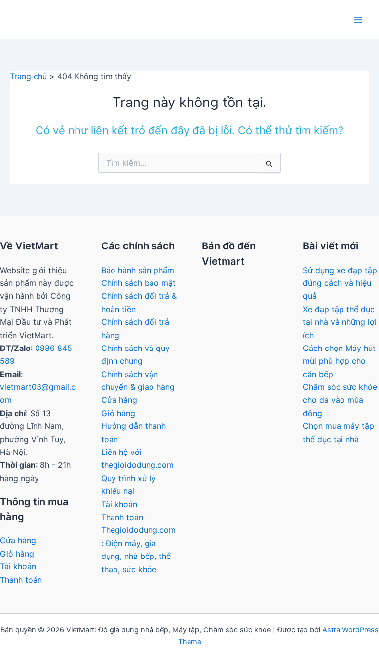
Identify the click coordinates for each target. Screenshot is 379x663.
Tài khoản (18, 566)
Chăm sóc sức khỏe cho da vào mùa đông (340, 400)
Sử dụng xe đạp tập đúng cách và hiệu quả (340, 283)
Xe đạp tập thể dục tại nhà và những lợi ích (340, 322)
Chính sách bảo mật (138, 283)
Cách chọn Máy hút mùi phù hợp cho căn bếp (339, 361)
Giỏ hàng (17, 553)
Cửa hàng (18, 540)
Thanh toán (21, 580)
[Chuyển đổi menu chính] (358, 20)
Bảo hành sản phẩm (137, 270)
